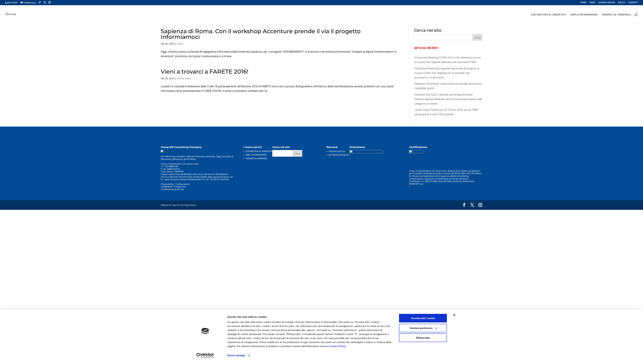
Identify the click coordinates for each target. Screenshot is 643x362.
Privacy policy (167, 184)
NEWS (592, 3)
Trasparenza (180, 186)
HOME (583, 3)
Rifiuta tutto (423, 337)
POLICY (621, 3)
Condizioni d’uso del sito (172, 189)
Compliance (166, 186)
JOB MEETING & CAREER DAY (548, 14)
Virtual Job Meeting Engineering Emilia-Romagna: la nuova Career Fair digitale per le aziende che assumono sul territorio (446, 73)
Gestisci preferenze (421, 327)
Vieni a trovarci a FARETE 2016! (204, 71)
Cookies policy (182, 184)
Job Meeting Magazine (339, 154)
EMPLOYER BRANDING (584, 14)
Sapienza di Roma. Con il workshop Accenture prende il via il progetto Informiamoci (261, 34)
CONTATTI (633, 3)
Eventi (180, 78)
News (180, 43)
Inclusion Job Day (337, 151)
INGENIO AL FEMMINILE (616, 14)
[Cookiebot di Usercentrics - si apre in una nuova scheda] (205, 355)
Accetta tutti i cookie (423, 318)
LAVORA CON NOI (606, 3)
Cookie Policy (337, 346)
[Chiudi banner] (454, 315)
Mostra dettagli (236, 355)
